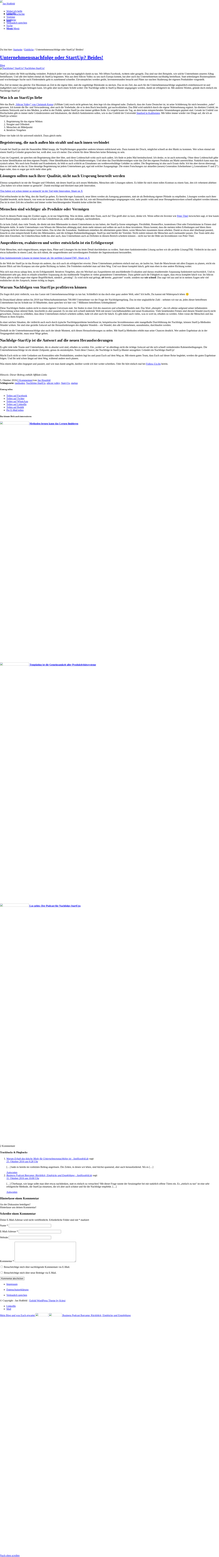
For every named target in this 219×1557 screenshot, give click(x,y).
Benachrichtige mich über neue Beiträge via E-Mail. (30, 1272)
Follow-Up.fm (153, 363)
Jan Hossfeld (44, 380)
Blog (2, 65)
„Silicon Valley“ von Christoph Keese (34, 104)
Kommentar (7, 1261)
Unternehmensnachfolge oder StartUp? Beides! (51, 57)
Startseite (17, 49)
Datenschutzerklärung (17, 1289)
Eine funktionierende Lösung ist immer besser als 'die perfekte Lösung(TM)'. (39, 258)
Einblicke (29, 49)
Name (4, 1225)
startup (74, 383)
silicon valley (53, 383)
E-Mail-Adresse (9, 1231)
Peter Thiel (182, 216)
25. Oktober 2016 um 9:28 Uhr (22, 1161)
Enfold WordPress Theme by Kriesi (47, 1300)
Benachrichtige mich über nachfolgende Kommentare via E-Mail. (37, 1267)
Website (4, 1237)
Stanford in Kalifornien (148, 113)
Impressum (11, 1284)
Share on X (77, 191)
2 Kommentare (24, 380)
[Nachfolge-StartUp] (22, 68)
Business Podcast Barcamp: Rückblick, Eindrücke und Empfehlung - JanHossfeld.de (49, 1175)
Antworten (11, 1172)
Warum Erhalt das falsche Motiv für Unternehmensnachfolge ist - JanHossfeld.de (47, 1158)
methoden (20, 383)
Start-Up (65, 383)
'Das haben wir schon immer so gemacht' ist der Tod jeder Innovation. (35, 191)
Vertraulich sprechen (16, 1295)
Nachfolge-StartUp (35, 383)
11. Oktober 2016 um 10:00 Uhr (22, 1178)
